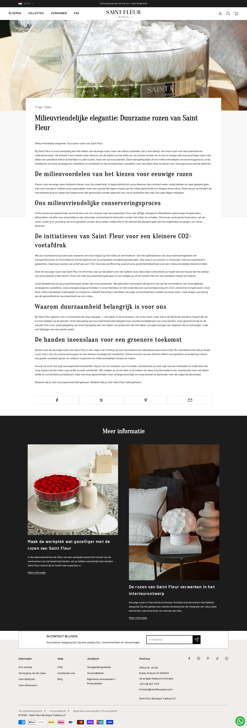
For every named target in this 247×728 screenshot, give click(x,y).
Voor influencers (27, 685)
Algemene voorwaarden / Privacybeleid (95, 711)
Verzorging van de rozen (32, 673)
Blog (60, 679)
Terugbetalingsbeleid (99, 667)
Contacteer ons (66, 673)
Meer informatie (37, 572)
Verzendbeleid (95, 673)
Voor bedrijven (26, 679)
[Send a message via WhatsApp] (240, 721)
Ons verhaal (25, 667)
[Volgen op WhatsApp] (227, 658)
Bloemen (15, 13)
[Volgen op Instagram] (198, 658)
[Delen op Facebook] (57, 400)
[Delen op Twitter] (101, 400)
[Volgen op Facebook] (189, 658)
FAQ (76, 13)
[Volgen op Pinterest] (208, 658)
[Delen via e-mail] (190, 400)
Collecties (36, 13)
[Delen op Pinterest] (146, 400)
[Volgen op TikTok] (217, 658)
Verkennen (59, 13)
